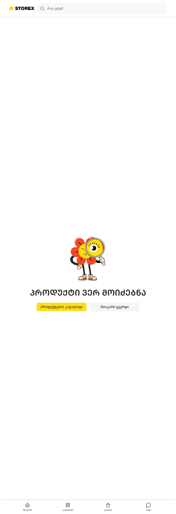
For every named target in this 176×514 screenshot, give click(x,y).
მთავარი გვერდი (115, 307)
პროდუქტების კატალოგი (61, 307)
